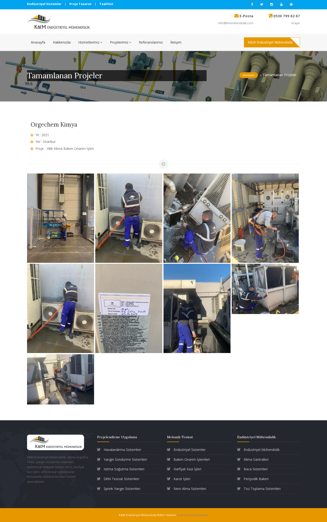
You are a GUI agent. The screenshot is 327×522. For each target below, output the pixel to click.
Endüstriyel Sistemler (189, 449)
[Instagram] (271, 4)
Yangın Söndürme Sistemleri (125, 459)
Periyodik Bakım (256, 479)
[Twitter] (261, 4)
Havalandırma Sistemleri (122, 449)
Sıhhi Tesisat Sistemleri (121, 479)
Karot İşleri (181, 479)
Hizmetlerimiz (88, 42)
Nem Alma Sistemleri (189, 488)
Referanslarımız (151, 42)
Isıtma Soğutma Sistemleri (123, 469)
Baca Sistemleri (255, 469)
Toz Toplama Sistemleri (262, 488)
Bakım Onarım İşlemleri (191, 459)
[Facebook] (251, 4)
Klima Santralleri (256, 459)
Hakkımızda (62, 42)
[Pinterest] (291, 4)
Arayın (295, 23)
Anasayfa (38, 42)
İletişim (175, 42)
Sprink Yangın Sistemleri (121, 488)
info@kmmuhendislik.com (235, 23)
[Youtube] (281, 4)
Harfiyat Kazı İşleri (187, 469)
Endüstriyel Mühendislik (261, 449)
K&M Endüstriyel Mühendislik (270, 42)
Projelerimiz (119, 42)
